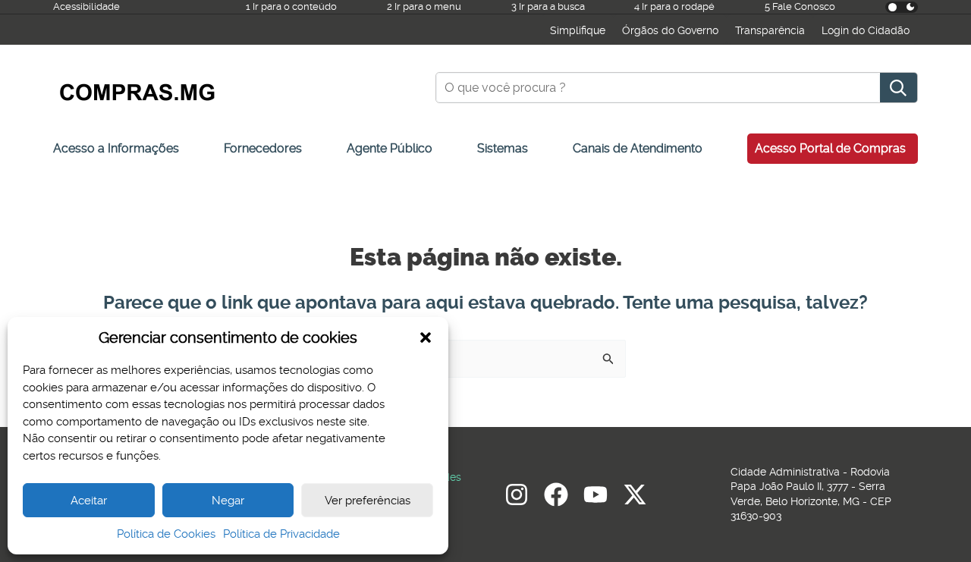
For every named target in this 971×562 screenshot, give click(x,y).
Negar (228, 500)
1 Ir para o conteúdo (291, 6)
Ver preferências (367, 500)
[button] (425, 337)
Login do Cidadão (866, 30)
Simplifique (577, 30)
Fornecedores (263, 148)
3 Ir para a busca (548, 6)
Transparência (770, 30)
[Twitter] (635, 494)
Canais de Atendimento (637, 148)
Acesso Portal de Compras (830, 148)
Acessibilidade (86, 6)
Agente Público (389, 148)
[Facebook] (556, 494)
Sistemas (502, 148)
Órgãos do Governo (670, 30)
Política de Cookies (166, 534)
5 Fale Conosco (800, 6)
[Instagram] (516, 494)
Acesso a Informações (116, 148)
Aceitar (89, 500)
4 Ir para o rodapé (674, 6)
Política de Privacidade (281, 534)
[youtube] (595, 494)
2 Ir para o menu (424, 6)
